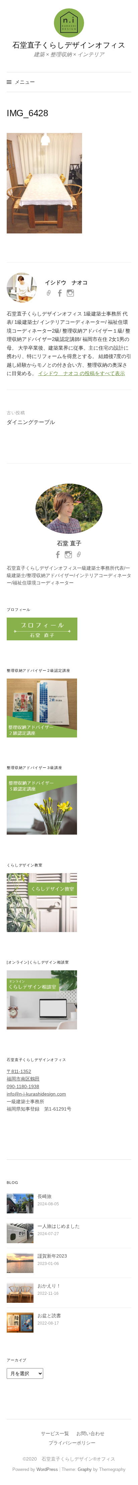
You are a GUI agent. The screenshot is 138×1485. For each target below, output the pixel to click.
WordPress (47, 1469)
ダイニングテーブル (31, 422)
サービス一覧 (55, 1433)
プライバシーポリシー (72, 1442)
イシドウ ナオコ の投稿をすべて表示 (81, 373)
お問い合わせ (90, 1433)
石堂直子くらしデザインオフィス (69, 45)
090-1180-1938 (23, 1086)
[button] (44, 183)
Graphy (85, 1469)
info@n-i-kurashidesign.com (36, 1094)
